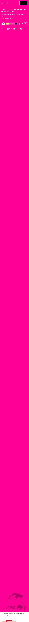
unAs (5, 3)
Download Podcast (7, 18)
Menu (23, 3)
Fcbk (10, 29)
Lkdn (23, 29)
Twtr (17, 29)
